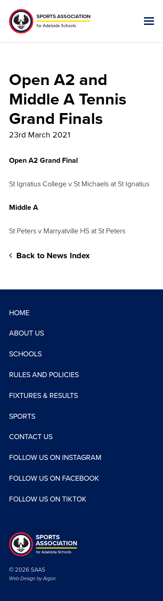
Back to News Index (52, 255)
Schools (25, 354)
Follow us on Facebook (54, 478)
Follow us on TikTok (47, 499)
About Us (26, 333)
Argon (49, 579)
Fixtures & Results (43, 395)
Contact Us (31, 436)
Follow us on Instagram (55, 457)
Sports (22, 416)
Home (19, 312)
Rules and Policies (44, 374)
